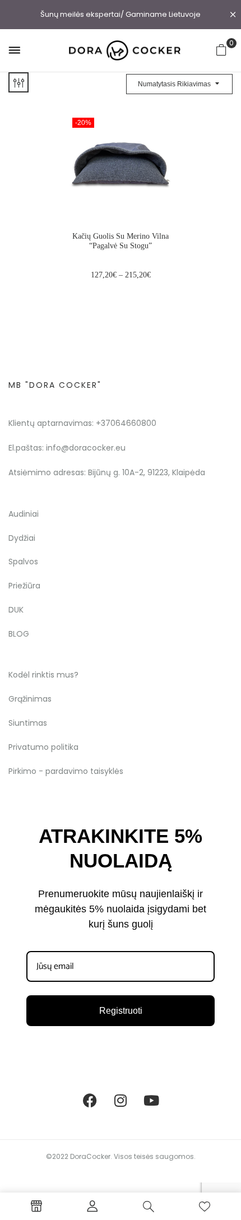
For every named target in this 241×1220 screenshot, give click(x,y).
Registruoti (120, 1010)
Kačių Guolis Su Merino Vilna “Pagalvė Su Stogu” (120, 241)
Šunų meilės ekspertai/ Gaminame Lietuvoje (120, 14)
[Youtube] (151, 1100)
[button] (221, 49)
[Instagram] (120, 1100)
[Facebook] (90, 1100)
